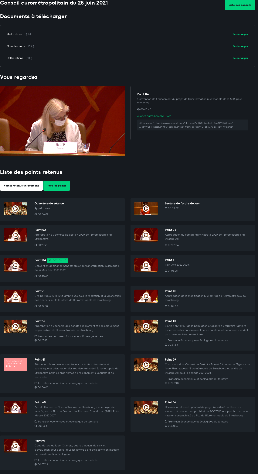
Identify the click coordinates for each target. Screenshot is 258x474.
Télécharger (240, 34)
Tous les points (56, 185)
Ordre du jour (15, 34)
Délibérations (15, 58)
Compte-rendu (16, 46)
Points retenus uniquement (21, 185)
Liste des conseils (240, 5)
